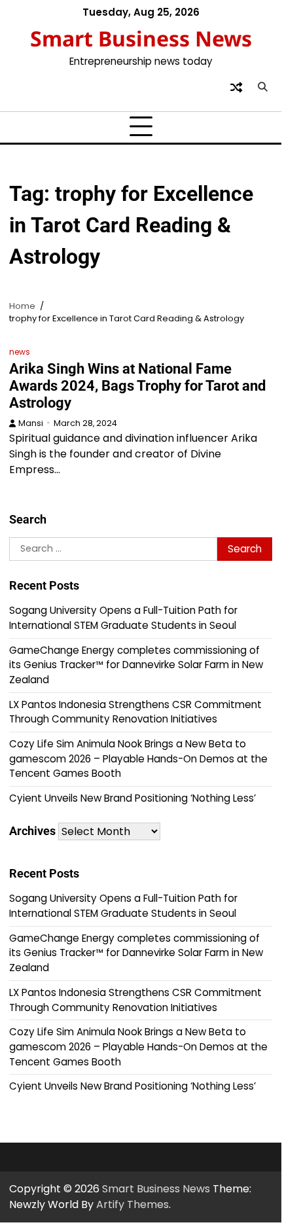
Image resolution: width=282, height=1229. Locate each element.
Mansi (30, 423)
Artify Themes (132, 1204)
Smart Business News (141, 38)
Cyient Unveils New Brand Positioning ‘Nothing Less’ (132, 798)
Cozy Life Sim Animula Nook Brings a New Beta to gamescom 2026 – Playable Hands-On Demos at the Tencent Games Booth (138, 758)
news (19, 351)
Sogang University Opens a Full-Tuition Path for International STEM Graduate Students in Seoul (123, 617)
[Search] (262, 87)
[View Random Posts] (236, 87)
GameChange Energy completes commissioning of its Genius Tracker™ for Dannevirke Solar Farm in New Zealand (136, 664)
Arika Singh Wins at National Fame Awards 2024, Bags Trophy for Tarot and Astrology (137, 386)
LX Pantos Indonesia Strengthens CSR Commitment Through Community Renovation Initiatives (135, 712)
